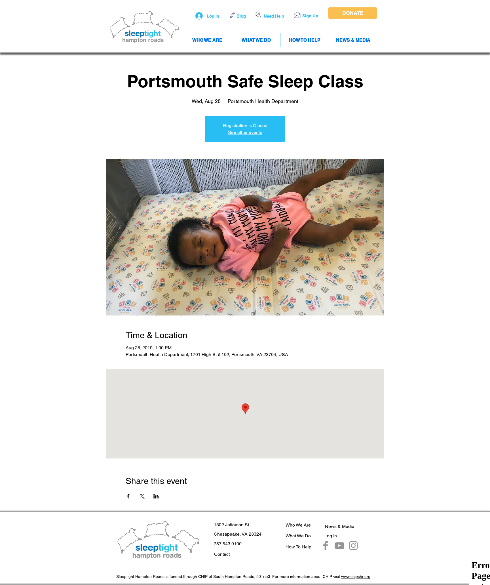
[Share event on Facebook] (128, 496)
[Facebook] (325, 546)
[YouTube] (339, 546)
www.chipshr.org (355, 576)
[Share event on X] (142, 496)
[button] (297, 14)
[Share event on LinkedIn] (156, 496)
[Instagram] (353, 546)
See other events (245, 132)
